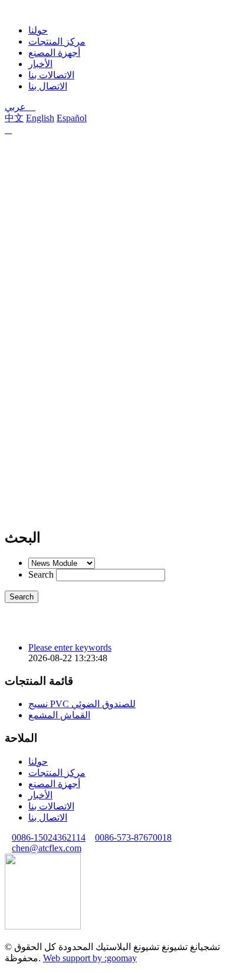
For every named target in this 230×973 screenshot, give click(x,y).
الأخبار (40, 64)
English (40, 118)
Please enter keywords (69, 647)
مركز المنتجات (57, 41)
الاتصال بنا (47, 86)
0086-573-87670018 (133, 837)
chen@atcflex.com (46, 848)
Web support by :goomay (90, 958)
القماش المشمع (59, 715)
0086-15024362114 (49, 837)
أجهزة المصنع (54, 53)
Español (72, 118)
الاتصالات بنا (51, 75)
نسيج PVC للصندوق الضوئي (82, 704)
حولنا (38, 30)
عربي (20, 107)
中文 (14, 118)
